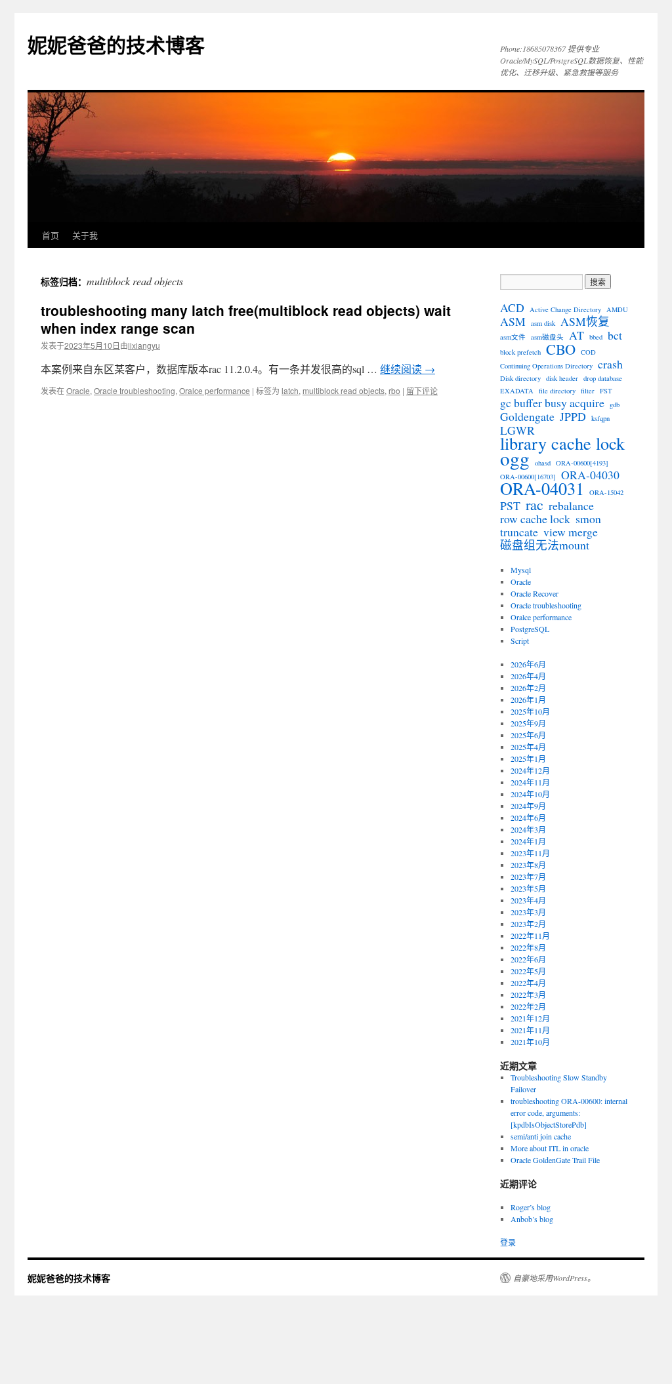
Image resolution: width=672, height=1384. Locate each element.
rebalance (571, 505)
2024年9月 (528, 806)
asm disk (543, 323)
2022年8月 (528, 947)
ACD (512, 307)
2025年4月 (528, 746)
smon (588, 518)
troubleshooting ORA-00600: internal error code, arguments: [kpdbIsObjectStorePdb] (569, 1113)
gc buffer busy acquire (552, 402)
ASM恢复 (585, 321)
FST (606, 390)
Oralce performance (214, 390)
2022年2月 (528, 1006)
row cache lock (535, 518)
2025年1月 (528, 758)
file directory (557, 390)
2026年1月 (528, 699)
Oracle (78, 390)
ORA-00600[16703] (528, 476)
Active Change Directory (565, 309)
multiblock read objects (344, 390)
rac (534, 504)
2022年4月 (528, 983)
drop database (602, 378)
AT (576, 335)
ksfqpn (600, 418)
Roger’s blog (531, 1207)
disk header (562, 378)
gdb (615, 404)
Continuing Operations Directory (546, 365)
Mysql (521, 569)
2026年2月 (528, 687)
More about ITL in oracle (550, 1148)
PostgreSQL (530, 628)
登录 (508, 1242)
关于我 (85, 235)
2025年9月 (528, 723)
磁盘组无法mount (544, 545)
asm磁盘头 (547, 337)
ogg (515, 458)
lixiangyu (144, 345)
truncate (519, 532)
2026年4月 (528, 676)
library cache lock (562, 443)
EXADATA (517, 390)
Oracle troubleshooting (134, 390)
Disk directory (520, 378)
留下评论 (422, 390)
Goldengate (527, 416)
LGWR (517, 430)
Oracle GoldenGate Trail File (555, 1160)
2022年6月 (528, 959)
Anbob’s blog (532, 1219)
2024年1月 (528, 841)
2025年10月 (530, 711)
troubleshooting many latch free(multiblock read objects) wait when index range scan (246, 319)
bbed (595, 337)
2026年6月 (528, 664)
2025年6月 (528, 735)
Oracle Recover (534, 593)
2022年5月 (528, 971)
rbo (394, 390)
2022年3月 (528, 994)
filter (588, 390)
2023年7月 (528, 876)
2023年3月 (528, 912)
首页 (50, 235)
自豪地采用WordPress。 (554, 1278)
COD (588, 352)
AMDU (617, 309)
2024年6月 (528, 817)
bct (615, 335)
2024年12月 (530, 770)
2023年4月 (528, 900)
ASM (513, 321)
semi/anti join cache (541, 1136)
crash (610, 364)
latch (290, 390)
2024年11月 (530, 782)
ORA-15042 (606, 492)
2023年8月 (528, 865)
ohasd (543, 462)
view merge (570, 532)
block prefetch (520, 352)
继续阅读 (407, 369)
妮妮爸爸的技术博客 (116, 44)
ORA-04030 (590, 475)
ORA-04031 (542, 488)
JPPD (573, 416)
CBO (561, 349)
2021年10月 (530, 1042)
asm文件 (513, 337)
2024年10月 (530, 794)
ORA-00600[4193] (582, 462)
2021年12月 (530, 1018)
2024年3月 (528, 829)
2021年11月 (530, 1030)
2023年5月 (528, 888)
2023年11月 (530, 853)
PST (510, 505)
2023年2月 (528, 924)
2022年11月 (530, 935)
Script (520, 640)
